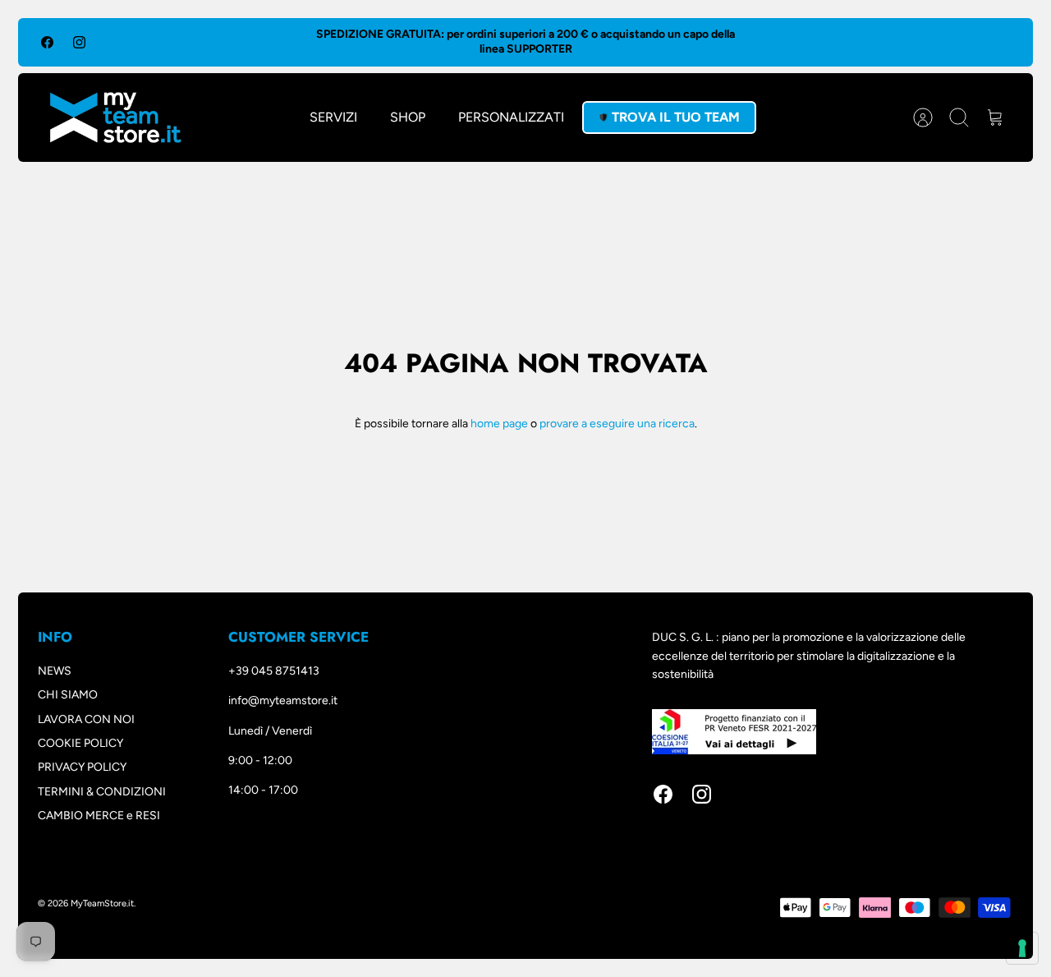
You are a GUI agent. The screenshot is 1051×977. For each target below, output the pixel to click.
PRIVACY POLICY (82, 767)
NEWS (54, 671)
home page (499, 424)
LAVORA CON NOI (86, 719)
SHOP (407, 117)
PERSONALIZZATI (511, 117)
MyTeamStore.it (102, 903)
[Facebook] (47, 42)
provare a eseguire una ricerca (617, 424)
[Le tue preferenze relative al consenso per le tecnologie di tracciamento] (1022, 948)
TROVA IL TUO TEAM (676, 117)
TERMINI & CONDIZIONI (102, 792)
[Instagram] (79, 42)
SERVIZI (333, 117)
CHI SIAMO (68, 695)
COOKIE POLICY (80, 743)
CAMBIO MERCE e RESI (99, 816)
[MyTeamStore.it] (116, 117)
